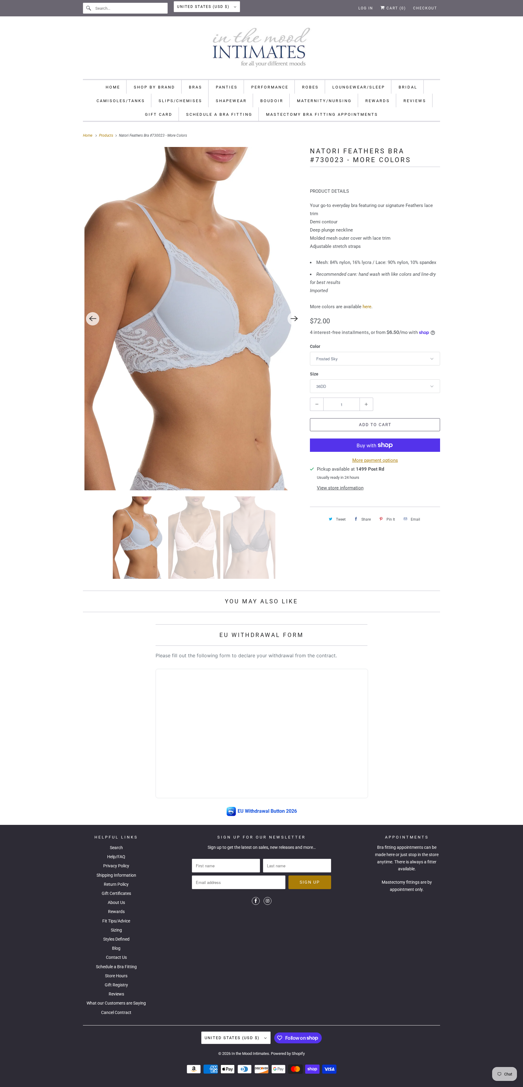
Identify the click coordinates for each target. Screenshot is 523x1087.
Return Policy (116, 884)
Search (116, 847)
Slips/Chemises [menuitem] (180, 100)
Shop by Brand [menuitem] (154, 87)
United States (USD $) (204, 7)
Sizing (116, 930)
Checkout (425, 8)
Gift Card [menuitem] (159, 114)
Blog (116, 948)
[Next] (294, 318)
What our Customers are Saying (116, 1003)
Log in (365, 8)
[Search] (89, 8)
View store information (340, 488)
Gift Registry (116, 984)
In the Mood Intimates (250, 1053)
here (367, 306)
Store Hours (116, 975)
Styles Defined (116, 939)
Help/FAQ (116, 856)
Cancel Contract (116, 1012)
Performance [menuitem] (269, 87)
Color (315, 346)
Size (314, 374)
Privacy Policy (116, 865)
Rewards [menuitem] (377, 100)
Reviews (116, 994)
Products (106, 135)
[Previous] (92, 318)
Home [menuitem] (113, 87)
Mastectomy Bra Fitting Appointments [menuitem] (322, 114)
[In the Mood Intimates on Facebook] (256, 901)
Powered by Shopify (288, 1053)
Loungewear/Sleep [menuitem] (358, 87)
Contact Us (116, 957)
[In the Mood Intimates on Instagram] (267, 901)
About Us (116, 902)
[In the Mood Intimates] (261, 49)
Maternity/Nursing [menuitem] (324, 100)
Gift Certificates (116, 893)
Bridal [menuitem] (408, 87)
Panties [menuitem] (227, 87)
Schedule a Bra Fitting (116, 966)
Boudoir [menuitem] (271, 100)
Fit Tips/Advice (116, 921)
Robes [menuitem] (310, 87)
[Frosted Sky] (193, 318)
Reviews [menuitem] (414, 100)
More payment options (375, 460)
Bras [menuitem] (195, 87)
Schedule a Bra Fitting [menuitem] (219, 114)
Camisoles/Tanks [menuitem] (121, 100)
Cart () (395, 8)
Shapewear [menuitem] (231, 100)
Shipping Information (116, 875)
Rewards (116, 911)
